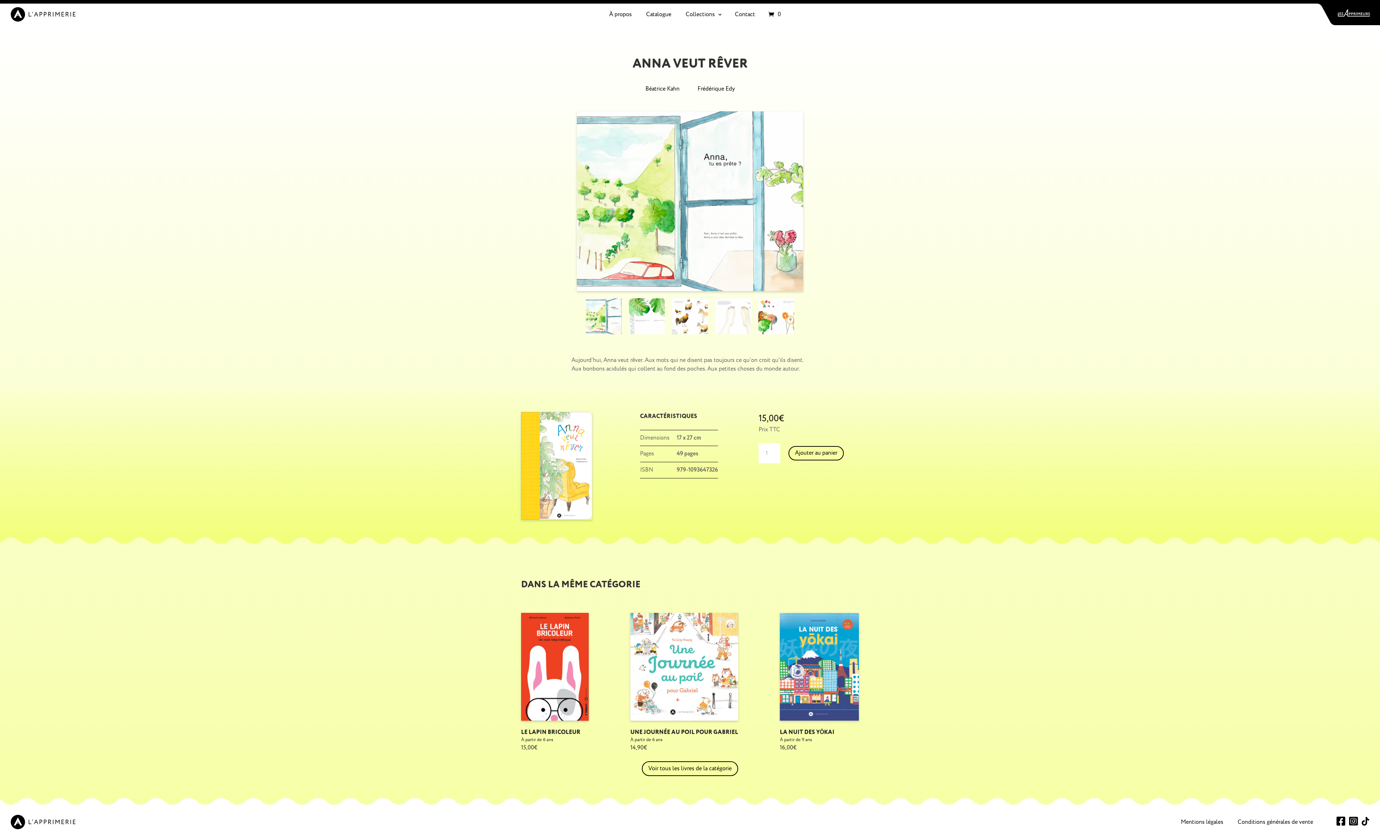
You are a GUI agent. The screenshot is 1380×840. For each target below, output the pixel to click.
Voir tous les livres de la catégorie (690, 768)
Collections (700, 14)
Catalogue (658, 14)
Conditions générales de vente (1275, 822)
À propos (620, 14)
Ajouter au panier (816, 453)
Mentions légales (1202, 822)
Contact (745, 14)
